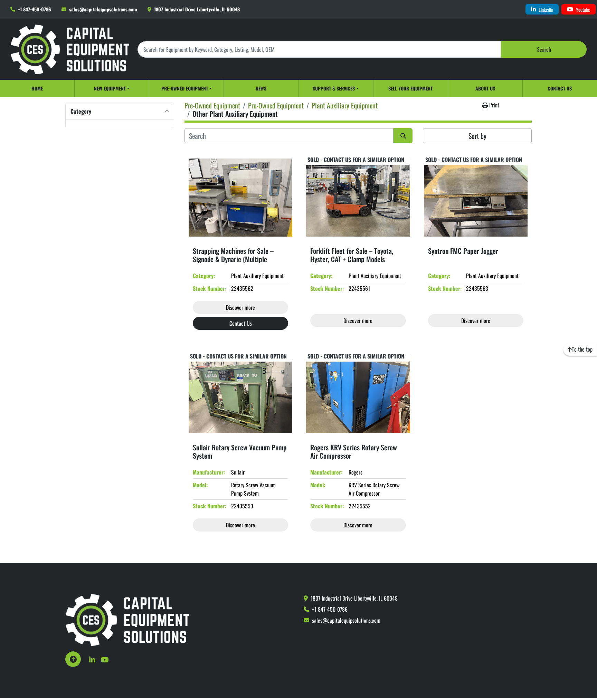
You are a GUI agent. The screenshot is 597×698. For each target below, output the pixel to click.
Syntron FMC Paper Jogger (463, 251)
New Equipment (110, 88)
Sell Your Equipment (410, 88)
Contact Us (560, 88)
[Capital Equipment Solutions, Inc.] (127, 619)
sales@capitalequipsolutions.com (103, 9)
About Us (485, 88)
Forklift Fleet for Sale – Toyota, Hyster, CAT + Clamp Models (351, 255)
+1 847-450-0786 (34, 9)
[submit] (403, 135)
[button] (112, 88)
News (261, 88)
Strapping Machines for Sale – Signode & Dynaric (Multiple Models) (233, 259)
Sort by (477, 136)
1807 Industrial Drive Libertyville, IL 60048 (197, 9)
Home (37, 88)
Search (544, 49)
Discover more (240, 307)
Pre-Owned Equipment (184, 88)
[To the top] (73, 659)
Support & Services (334, 88)
